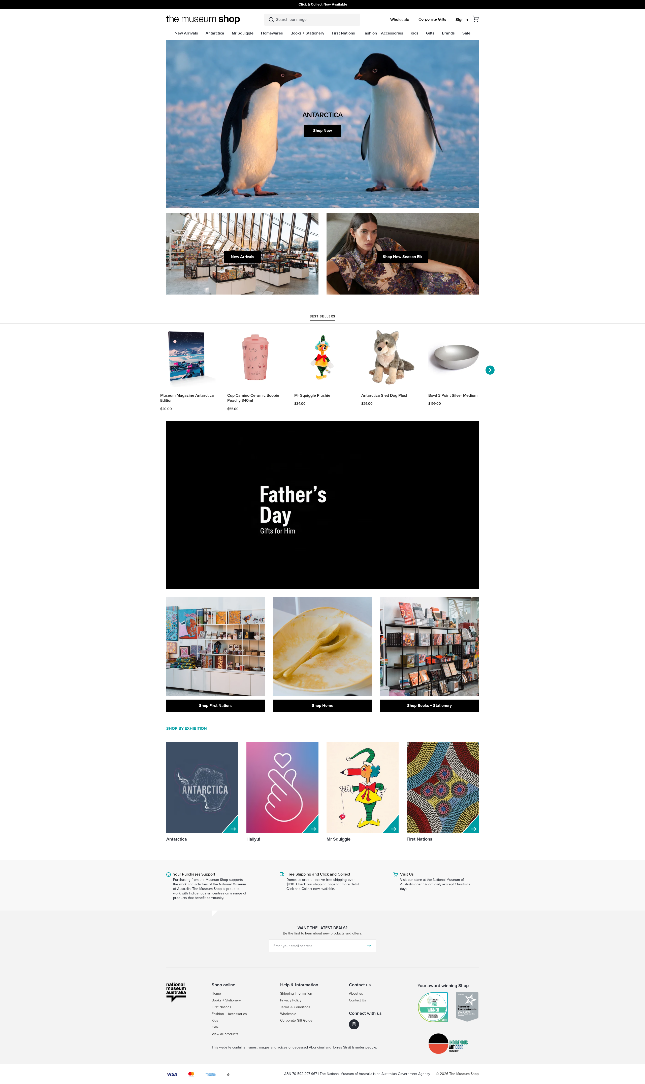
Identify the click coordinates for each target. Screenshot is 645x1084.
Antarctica (176, 839)
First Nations (419, 839)
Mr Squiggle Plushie (312, 395)
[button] (475, 19)
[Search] (271, 19)
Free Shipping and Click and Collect (318, 874)
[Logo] (203, 19)
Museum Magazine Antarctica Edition (187, 398)
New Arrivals (242, 257)
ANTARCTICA (322, 115)
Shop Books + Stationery (429, 705)
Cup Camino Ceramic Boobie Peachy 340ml (253, 398)
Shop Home (322, 705)
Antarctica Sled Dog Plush (384, 395)
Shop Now (322, 130)
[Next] (490, 370)
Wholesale (399, 19)
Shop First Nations (216, 705)
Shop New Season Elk (403, 257)
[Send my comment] (369, 946)
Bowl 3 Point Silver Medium (452, 395)
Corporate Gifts (432, 19)
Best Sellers (322, 317)
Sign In (462, 19)
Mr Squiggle (338, 839)
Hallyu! (253, 839)
